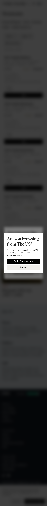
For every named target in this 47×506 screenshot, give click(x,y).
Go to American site (23, 261)
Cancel (23, 267)
